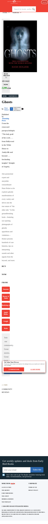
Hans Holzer (6, 109)
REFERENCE (13, 96)
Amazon (6, 289)
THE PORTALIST (6, 502)
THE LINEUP (5, 496)
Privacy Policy (33, 490)
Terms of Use (32, 487)
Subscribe (44, 2)
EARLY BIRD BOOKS (7, 493)
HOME (5, 96)
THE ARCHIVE (6, 490)
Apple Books (6, 313)
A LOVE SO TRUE (6, 487)
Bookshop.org (6, 305)
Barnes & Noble (6, 297)
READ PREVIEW (6, 74)
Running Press (5, 120)
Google (5, 321)
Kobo (6, 328)
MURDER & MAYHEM (7, 499)
